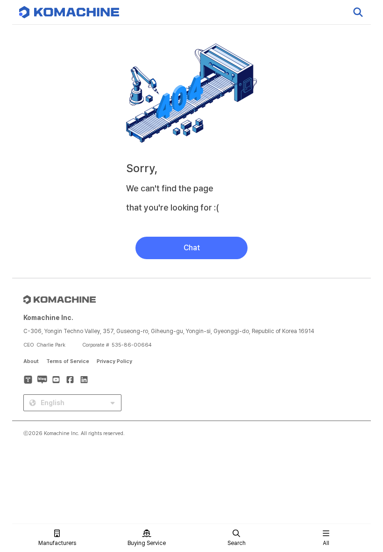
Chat (192, 247)
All (326, 543)
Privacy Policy (114, 361)
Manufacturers (57, 543)
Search (236, 543)
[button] (358, 472)
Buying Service (147, 543)
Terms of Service (67, 361)
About (31, 361)
